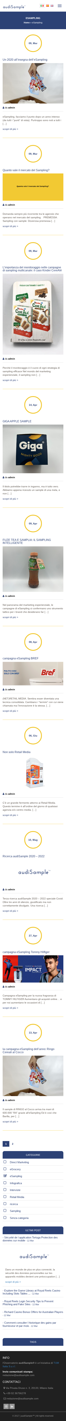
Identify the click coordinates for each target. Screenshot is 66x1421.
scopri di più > (10, 129)
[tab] (33, 1239)
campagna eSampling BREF (21, 658)
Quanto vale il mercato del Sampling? (26, 170)
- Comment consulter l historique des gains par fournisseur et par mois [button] (29, 1324)
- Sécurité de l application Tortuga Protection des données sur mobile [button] (30, 1239)
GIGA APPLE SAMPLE (17, 421)
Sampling (15, 1210)
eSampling (16, 1176)
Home (27, 22)
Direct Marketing (19, 1162)
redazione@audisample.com (23, 1398)
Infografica (16, 1183)
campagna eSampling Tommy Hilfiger (26, 952)
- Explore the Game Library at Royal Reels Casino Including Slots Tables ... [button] (31, 1292)
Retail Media (17, 1197)
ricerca (14, 1204)
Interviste (15, 1190)
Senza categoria (19, 1217)
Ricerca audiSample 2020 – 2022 (24, 856)
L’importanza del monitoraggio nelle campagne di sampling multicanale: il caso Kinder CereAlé (32, 269)
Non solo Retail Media (16, 752)
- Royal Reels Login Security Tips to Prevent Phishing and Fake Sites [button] (28, 1303)
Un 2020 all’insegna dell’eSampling (25, 59)
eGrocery (15, 1169)
